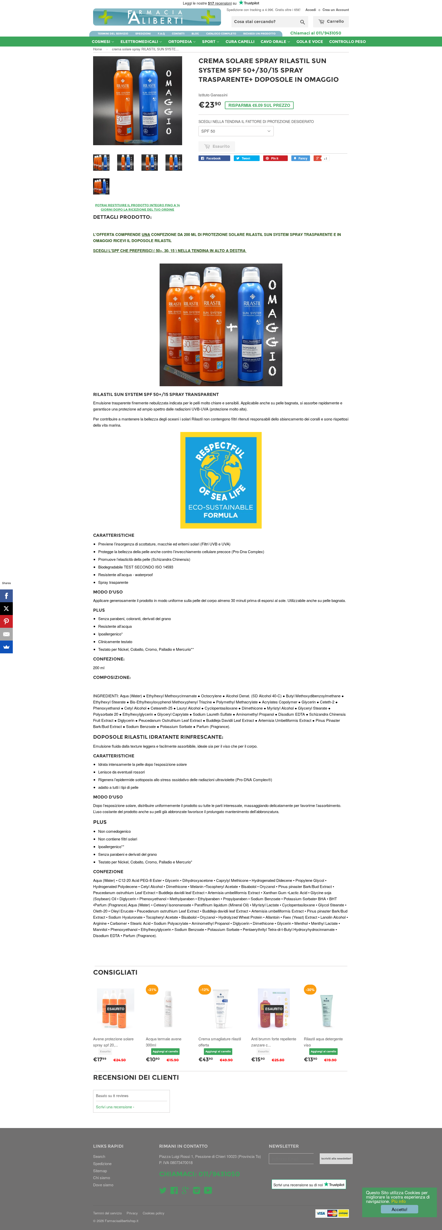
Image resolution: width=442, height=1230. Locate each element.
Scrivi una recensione (114, 1106)
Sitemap (100, 1170)
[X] (6, 608)
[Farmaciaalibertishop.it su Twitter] (163, 1191)
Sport (209, 41)
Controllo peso (347, 41)
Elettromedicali (139, 41)
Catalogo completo (221, 33)
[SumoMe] (6, 647)
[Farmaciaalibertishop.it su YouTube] (208, 1191)
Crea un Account (336, 9)
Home (97, 49)
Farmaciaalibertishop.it (121, 1220)
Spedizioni (143, 33)
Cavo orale (274, 41)
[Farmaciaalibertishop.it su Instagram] (197, 1191)
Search (99, 1156)
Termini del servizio (113, 33)
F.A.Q (161, 33)
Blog (195, 33)
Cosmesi (101, 41)
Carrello (335, 21)
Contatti (178, 33)
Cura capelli (240, 41)
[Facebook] (6, 595)
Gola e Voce (309, 41)
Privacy (132, 1213)
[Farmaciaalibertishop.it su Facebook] (174, 1191)
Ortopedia (180, 41)
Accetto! (399, 1209)
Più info (398, 1201)
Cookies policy (153, 1213)
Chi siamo (101, 1177)
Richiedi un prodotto (259, 33)
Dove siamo (103, 1184)
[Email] (6, 634)
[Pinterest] (6, 621)
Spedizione (102, 1163)
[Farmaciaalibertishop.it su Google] (185, 1191)
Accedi (310, 9)
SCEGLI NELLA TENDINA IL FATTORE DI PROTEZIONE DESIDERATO (256, 121)
